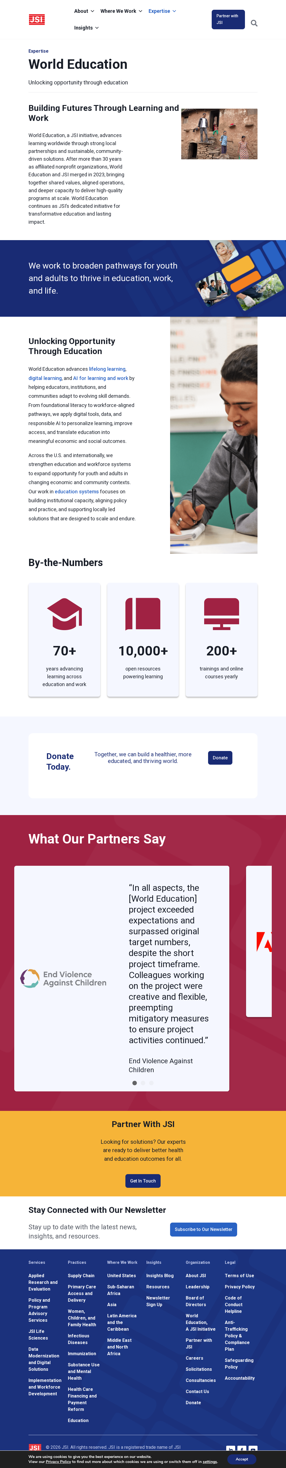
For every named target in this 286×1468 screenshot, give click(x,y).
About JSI (196, 1275)
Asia (111, 1304)
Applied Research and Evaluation (43, 1282)
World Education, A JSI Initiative (201, 1322)
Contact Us (197, 1391)
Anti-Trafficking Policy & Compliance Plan (237, 1336)
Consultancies (201, 1380)
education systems (77, 491)
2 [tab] (143, 1083)
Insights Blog (160, 1275)
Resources (158, 1286)
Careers (194, 1358)
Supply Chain (81, 1275)
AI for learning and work (100, 378)
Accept (242, 1459)
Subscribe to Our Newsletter (203, 1229)
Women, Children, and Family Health (82, 1318)
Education (78, 1420)
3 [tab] (151, 1083)
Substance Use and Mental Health (84, 1371)
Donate (220, 757)
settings (210, 1461)
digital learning (45, 378)
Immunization (82, 1353)
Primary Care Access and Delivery (82, 1293)
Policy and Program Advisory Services (39, 1310)
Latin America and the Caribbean (122, 1322)
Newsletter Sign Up (158, 1301)
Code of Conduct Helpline (233, 1304)
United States (121, 1275)
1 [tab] (134, 1083)
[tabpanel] (121, 978)
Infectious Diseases (78, 1339)
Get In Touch (143, 1181)
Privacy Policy (240, 1286)
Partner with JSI (227, 19)
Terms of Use (239, 1275)
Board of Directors (196, 1301)
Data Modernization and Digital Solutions (43, 1359)
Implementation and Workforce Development (44, 1387)
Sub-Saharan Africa (120, 1290)
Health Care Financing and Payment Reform (82, 1399)
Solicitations (199, 1369)
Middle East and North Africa (119, 1347)
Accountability (240, 1378)
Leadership (197, 1286)
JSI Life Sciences (38, 1335)
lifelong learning (107, 369)
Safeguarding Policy (239, 1364)
